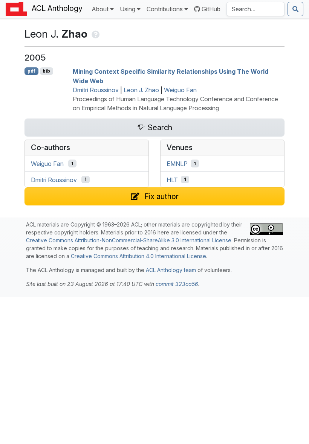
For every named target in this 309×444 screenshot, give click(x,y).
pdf (31, 71)
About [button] (100, 9)
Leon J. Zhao (141, 90)
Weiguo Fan (180, 90)
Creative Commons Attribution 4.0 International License (138, 256)
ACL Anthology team (171, 270)
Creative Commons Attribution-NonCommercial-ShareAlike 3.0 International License (128, 240)
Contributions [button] (165, 9)
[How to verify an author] (94, 33)
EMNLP (177, 163)
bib (46, 71)
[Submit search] (295, 9)
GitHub (211, 9)
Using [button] (127, 9)
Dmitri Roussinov (96, 90)
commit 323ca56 (177, 284)
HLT (172, 179)
